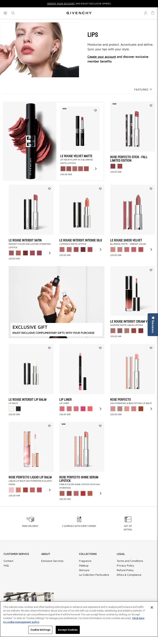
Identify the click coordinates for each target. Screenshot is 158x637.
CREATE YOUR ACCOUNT (61, 3)
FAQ (6, 565)
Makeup (83, 565)
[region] (79, 619)
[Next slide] (96, 169)
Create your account (101, 56)
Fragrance (85, 560)
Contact (8, 560)
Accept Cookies (67, 629)
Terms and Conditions (130, 560)
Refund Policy (125, 570)
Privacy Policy (125, 565)
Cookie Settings (40, 629)
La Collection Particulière (94, 574)
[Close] (152, 607)
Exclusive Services (52, 560)
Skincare (84, 570)
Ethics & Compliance (129, 574)
